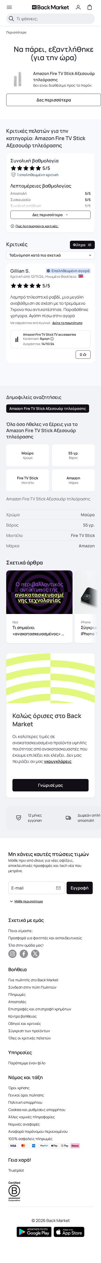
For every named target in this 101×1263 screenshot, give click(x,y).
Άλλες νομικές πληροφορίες (31, 1116)
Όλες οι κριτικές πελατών (29, 1038)
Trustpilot (16, 1170)
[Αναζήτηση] (11, 19)
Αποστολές (17, 1001)
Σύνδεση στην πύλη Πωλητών (32, 987)
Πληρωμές (17, 994)
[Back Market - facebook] (24, 954)
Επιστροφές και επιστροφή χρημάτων (39, 1008)
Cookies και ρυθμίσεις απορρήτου (36, 1109)
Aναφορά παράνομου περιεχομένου (38, 1131)
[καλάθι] (89, 7)
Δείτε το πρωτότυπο (67, 323)
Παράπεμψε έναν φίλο (26, 1062)
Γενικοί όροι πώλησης (26, 1095)
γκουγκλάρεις (57, 761)
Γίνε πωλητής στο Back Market (33, 979)
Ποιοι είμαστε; (20, 930)
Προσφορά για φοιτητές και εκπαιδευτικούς (45, 937)
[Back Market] (50, 7)
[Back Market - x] (35, 954)
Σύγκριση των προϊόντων (29, 1030)
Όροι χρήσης (19, 1087)
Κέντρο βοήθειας (22, 1016)
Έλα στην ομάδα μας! (26, 945)
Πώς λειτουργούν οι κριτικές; (37, 226)
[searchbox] (55, 18)
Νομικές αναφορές (24, 1124)
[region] (50, 607)
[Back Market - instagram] (12, 954)
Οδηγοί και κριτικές (24, 1023)
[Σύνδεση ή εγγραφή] (78, 7)
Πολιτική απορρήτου (25, 1102)
